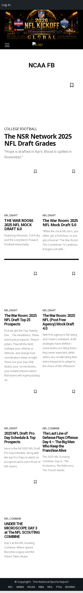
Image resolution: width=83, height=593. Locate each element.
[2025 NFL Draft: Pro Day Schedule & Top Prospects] (22, 404)
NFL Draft (10, 215)
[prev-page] (7, 566)
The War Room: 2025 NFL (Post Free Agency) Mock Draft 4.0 (59, 321)
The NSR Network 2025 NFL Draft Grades (38, 140)
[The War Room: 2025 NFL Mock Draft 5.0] (61, 188)
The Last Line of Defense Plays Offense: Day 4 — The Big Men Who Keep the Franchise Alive (60, 441)
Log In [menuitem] (6, 5)
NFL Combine (51, 428)
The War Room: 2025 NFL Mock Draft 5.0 (60, 222)
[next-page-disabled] (76, 566)
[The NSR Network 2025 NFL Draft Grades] (41, 100)
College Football (20, 129)
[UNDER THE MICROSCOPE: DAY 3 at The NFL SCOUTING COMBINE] (22, 495)
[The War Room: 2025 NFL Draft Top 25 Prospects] (22, 286)
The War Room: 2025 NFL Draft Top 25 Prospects (20, 319)
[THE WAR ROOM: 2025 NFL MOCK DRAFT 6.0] (22, 188)
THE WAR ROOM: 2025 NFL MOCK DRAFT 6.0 (18, 225)
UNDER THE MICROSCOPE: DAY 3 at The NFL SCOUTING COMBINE (22, 530)
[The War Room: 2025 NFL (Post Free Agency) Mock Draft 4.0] (61, 286)
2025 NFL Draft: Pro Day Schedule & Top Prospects (19, 437)
